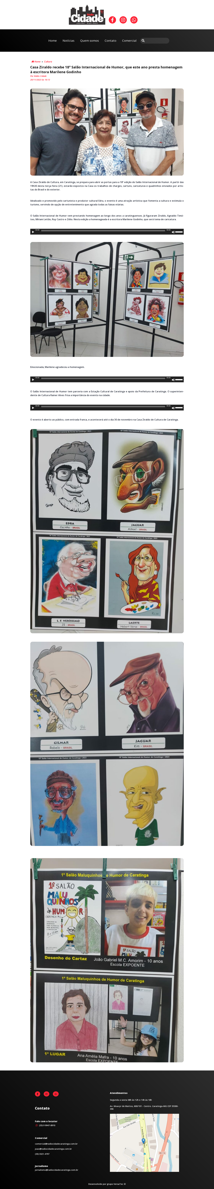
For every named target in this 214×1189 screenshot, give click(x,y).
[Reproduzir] (33, 232)
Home (52, 40)
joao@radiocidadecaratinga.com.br (53, 1148)
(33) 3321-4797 (42, 1154)
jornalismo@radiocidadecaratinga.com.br (56, 1170)
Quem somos (89, 40)
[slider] (179, 231)
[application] (107, 232)
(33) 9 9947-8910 (46, 1125)
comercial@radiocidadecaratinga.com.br (56, 1143)
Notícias (68, 40)
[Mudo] (173, 232)
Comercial (129, 40)
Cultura (48, 61)
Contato (110, 40)
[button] (143, 1141)
